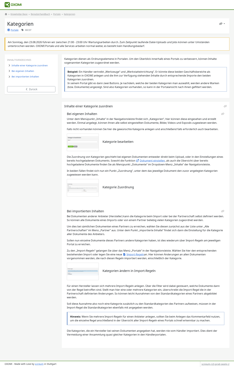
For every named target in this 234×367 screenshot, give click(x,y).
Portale (57, 14)
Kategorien (69, 14)
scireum (39, 363)
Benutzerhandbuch (40, 14)
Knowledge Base (19, 14)
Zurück (32, 89)
